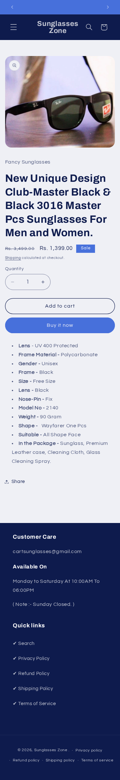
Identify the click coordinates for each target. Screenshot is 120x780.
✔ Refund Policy (31, 673)
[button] (13, 27)
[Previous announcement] (12, 7)
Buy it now (60, 325)
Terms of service (97, 760)
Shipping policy (60, 760)
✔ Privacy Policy (31, 658)
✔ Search (24, 643)
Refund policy (26, 760)
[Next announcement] (108, 7)
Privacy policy (89, 750)
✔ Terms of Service (34, 703)
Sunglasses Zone (51, 750)
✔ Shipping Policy (33, 688)
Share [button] (18, 481)
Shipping (13, 258)
